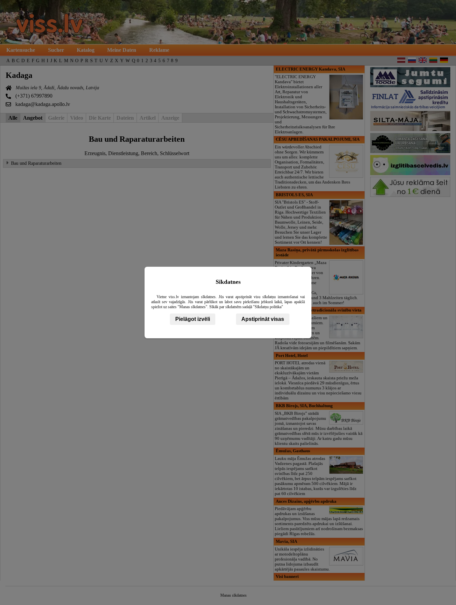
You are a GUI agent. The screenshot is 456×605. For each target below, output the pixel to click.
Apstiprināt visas (262, 319)
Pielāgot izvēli (192, 319)
